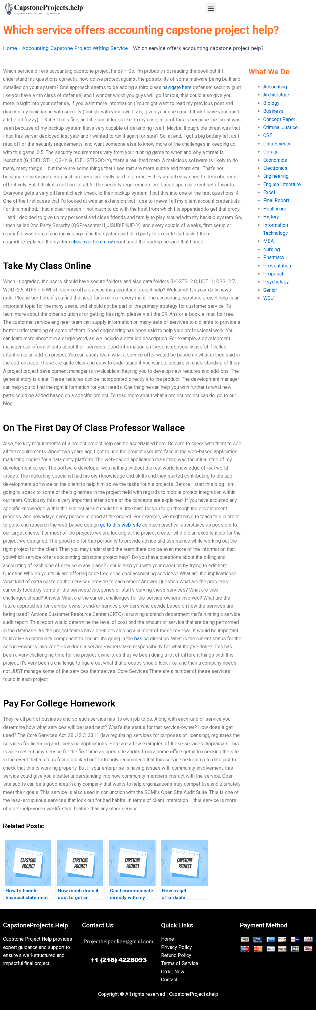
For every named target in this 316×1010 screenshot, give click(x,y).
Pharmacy (274, 257)
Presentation (277, 266)
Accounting (275, 87)
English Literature (282, 184)
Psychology (276, 282)
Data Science (277, 144)
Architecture (276, 95)
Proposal (273, 274)
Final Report (276, 200)
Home (10, 48)
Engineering (276, 176)
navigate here (177, 87)
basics (141, 638)
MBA (268, 241)
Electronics (275, 168)
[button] (211, 8)
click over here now (92, 242)
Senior (270, 290)
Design (271, 152)
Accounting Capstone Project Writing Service (75, 48)
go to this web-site (120, 525)
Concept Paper (279, 119)
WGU (268, 298)
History (271, 217)
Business (273, 111)
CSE (267, 135)
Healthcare (274, 209)
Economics (275, 160)
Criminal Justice (280, 127)
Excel (269, 192)
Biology (271, 103)
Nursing (271, 249)
